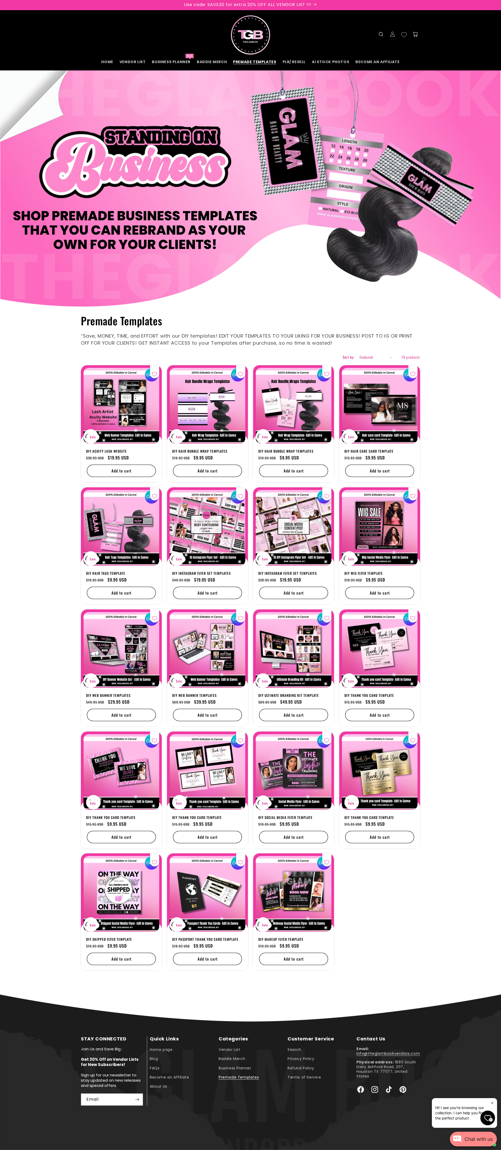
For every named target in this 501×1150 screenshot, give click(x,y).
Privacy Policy (301, 1058)
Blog (154, 1058)
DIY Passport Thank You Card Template (205, 939)
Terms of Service (304, 1077)
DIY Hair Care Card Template (368, 451)
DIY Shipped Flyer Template (109, 939)
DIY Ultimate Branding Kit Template (288, 695)
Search (294, 1049)
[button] (381, 34)
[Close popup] (492, 1103)
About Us (158, 1086)
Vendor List (229, 1049)
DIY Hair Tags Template (105, 573)
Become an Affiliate (169, 1077)
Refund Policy (301, 1068)
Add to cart (121, 471)
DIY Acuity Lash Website (106, 451)
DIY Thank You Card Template (369, 695)
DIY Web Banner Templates (108, 695)
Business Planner (235, 1068)
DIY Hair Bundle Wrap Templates (199, 451)
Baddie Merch (232, 1058)
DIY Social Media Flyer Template (285, 818)
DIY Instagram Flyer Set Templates (201, 573)
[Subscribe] (137, 1099)
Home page (161, 1049)
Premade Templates (239, 1077)
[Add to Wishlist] (154, 374)
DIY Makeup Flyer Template (280, 939)
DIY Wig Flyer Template (363, 573)
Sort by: (348, 357)
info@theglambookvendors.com (388, 1053)
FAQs (154, 1068)
